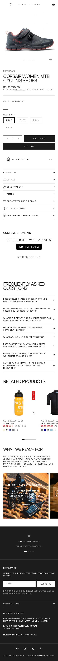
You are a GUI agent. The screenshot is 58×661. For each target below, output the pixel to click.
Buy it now (29, 146)
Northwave (9, 71)
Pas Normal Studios (13, 421)
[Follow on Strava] (40, 648)
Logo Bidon (8, 423)
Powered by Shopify (43, 655)
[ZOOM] (50, 59)
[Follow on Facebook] (17, 648)
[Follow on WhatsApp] (33, 648)
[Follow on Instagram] (25, 648)
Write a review (29, 247)
